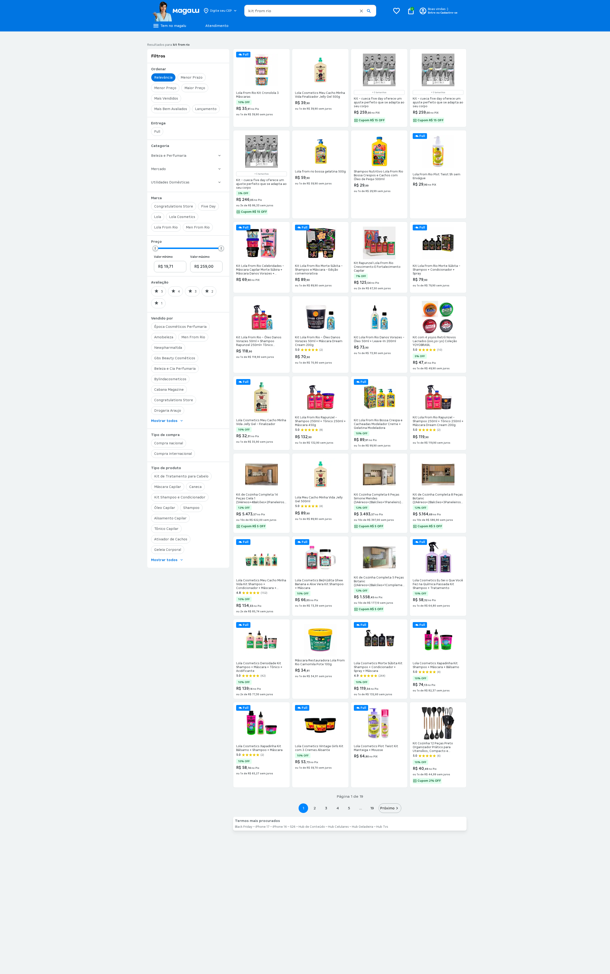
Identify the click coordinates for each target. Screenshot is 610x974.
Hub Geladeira (362, 826)
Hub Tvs (382, 826)
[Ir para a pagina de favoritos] (396, 11)
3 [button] (326, 808)
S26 (292, 826)
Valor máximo (200, 257)
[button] (361, 11)
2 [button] (315, 808)
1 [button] (303, 808)
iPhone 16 (280, 826)
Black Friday (243, 826)
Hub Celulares (338, 826)
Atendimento (217, 26)
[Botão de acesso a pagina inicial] (175, 10)
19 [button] (372, 808)
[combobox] (310, 11)
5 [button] (349, 808)
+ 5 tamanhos (379, 92)
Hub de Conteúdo (312, 826)
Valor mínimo (163, 257)
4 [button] (337, 808)
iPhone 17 (262, 826)
